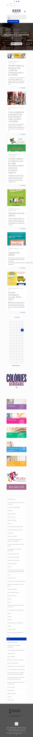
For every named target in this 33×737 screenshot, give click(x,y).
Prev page (17, 317)
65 (22, 354)
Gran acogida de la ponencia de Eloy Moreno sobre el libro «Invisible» (16, 117)
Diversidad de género (12, 589)
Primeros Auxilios (11, 687)
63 (16, 354)
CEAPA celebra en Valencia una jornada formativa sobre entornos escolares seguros (16, 165)
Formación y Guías (11, 629)
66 (10, 356)
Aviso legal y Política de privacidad (15, 526)
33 (16, 338)
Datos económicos (11, 578)
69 (19, 356)
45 (22, 343)
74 (19, 359)
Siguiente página (15, 365)
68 (16, 356)
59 (19, 351)
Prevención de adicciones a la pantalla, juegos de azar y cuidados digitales (15, 673)
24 (19, 332)
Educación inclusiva (11, 595)
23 (16, 332)
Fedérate (9, 626)
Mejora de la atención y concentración (15, 659)
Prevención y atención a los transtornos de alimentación (16, 683)
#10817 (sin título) (11, 499)
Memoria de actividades (12, 663)
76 (16, 362)
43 (16, 343)
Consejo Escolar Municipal (13, 557)
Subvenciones (10, 700)
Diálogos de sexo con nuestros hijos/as (16, 581)
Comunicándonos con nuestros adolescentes (14, 550)
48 (16, 346)
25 (22, 332)
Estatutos (9, 613)
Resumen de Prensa (11, 693)
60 (22, 351)
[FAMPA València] (16, 11)
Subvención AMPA (14, 253)
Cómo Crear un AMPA (12, 536)
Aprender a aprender (11, 520)
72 (13, 359)
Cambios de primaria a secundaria (14, 529)
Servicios (9, 696)
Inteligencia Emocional (12, 642)
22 (13, 332)
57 (13, 351)
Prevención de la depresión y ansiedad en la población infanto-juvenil (15, 678)
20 (22, 330)
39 (19, 340)
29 (19, 335)
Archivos (9, 523)
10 (22, 324)
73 (16, 359)
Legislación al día (11, 653)
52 (13, 348)
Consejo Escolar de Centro (13, 554)
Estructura (9, 619)
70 (22, 356)
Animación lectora (11, 517)
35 (22, 338)
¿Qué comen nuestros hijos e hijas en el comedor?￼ (16, 503)
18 (16, 330)
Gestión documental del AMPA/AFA (15, 632)
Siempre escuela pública (16, 214)
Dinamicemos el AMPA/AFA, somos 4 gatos (15, 585)
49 (19, 346)
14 (19, 327)
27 (13, 335)
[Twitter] (16, 1)
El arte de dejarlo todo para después (15, 610)
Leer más (23, 87)
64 (19, 354)
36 (10, 340)
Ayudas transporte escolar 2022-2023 (15, 296)
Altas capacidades (11, 513)
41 (10, 343)
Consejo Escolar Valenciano (13, 560)
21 (10, 332)
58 (16, 351)
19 (19, 330)
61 (10, 354)
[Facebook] (14, 1)
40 (22, 340)
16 (10, 330)
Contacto (9, 566)
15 (22, 327)
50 (22, 346)
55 (22, 348)
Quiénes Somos (10, 690)
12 (13, 327)
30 (22, 335)
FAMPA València (13, 61)
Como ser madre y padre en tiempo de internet (15, 545)
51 (10, 348)
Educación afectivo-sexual (13, 592)
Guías (8, 635)
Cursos (9, 574)
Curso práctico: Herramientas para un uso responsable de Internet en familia (15, 570)
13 (16, 327)
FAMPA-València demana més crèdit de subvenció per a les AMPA (16, 70)
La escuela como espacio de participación (13, 646)
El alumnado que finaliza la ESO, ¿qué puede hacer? (15, 606)
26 (10, 335)
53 (16, 348)
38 (16, 340)
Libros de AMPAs (11, 656)
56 (10, 351)
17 (13, 330)
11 (10, 327)
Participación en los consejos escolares (16, 666)
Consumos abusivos (11, 563)
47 (13, 346)
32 (13, 338)
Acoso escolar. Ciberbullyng (13, 507)
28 (16, 335)
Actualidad (9, 510)
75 (22, 359)
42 (13, 343)
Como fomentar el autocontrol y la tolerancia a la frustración (14, 540)
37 (13, 340)
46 (10, 346)
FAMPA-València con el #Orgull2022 (15, 623)
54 (19, 348)
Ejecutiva (9, 598)
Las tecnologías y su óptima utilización (16, 650)
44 (19, 343)
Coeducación (10, 533)
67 (13, 356)
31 (10, 338)
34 (19, 338)
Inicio (8, 639)
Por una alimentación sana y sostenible (16, 669)
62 (13, 354)
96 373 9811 (13, 3)
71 (10, 359)
